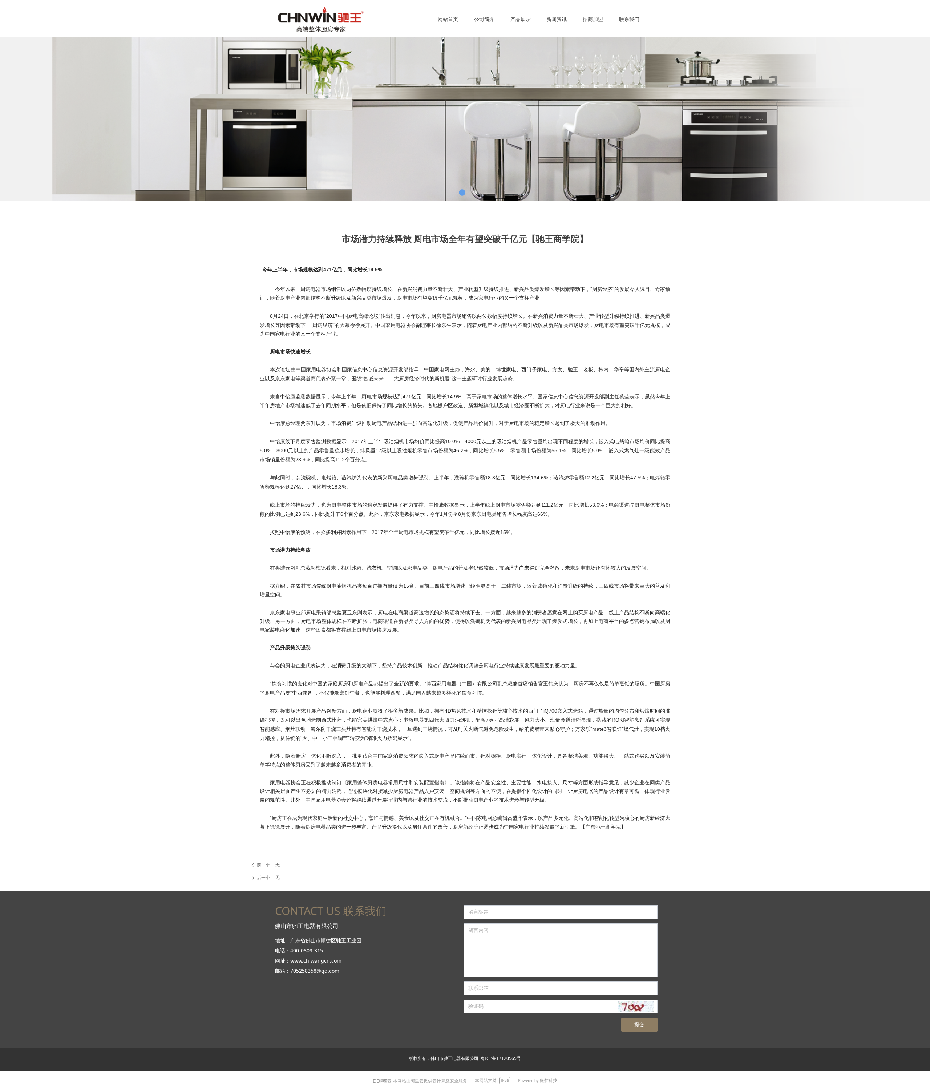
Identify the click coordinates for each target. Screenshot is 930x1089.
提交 (639, 1024)
